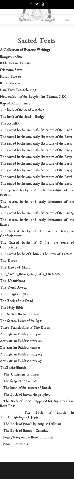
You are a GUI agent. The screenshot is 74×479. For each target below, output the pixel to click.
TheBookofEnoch (13, 367)
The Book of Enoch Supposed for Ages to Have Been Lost (37, 403)
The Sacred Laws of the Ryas (21, 320)
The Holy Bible (11, 307)
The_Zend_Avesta (14, 287)
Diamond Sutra (11, 69)
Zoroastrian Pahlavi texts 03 (21, 347)
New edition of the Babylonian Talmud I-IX (33, 96)
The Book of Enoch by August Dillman (30, 424)
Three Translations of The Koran (25, 327)
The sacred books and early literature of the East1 (36, 130)
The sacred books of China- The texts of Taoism (36, 254)
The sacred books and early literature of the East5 (36, 156)
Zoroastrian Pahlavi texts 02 (21, 341)
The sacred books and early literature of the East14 (37, 222)
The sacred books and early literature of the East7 (36, 170)
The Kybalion (10, 123)
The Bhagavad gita (14, 294)
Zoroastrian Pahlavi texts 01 (21, 334)
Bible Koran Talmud (15, 63)
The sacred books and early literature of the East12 (37, 204)
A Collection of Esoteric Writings (25, 49)
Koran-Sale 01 (11, 76)
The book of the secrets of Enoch (25, 387)
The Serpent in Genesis (18, 381)
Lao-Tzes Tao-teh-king (18, 90)
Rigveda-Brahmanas (15, 103)
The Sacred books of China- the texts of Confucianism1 (37, 233)
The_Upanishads (12, 280)
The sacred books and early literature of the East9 (36, 183)
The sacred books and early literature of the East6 (36, 163)
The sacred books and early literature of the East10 (37, 193)
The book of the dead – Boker (22, 110)
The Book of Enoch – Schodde (24, 430)
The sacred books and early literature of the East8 (36, 176)
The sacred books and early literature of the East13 (37, 213)
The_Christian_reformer (20, 374)
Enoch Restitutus (14, 444)
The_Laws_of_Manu (15, 267)
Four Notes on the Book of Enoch (26, 437)
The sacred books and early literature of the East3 (36, 143)
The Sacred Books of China (20, 314)
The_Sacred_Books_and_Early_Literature (30, 274)
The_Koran (8, 260)
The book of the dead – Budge (22, 116)
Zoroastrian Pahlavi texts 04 (21, 354)
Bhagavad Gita (11, 56)
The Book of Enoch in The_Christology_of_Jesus (37, 415)
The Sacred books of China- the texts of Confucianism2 (37, 245)
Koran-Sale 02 (11, 83)
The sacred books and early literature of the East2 (36, 136)
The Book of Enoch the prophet (25, 394)
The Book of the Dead (16, 300)
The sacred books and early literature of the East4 (36, 150)
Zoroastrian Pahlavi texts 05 (21, 361)
